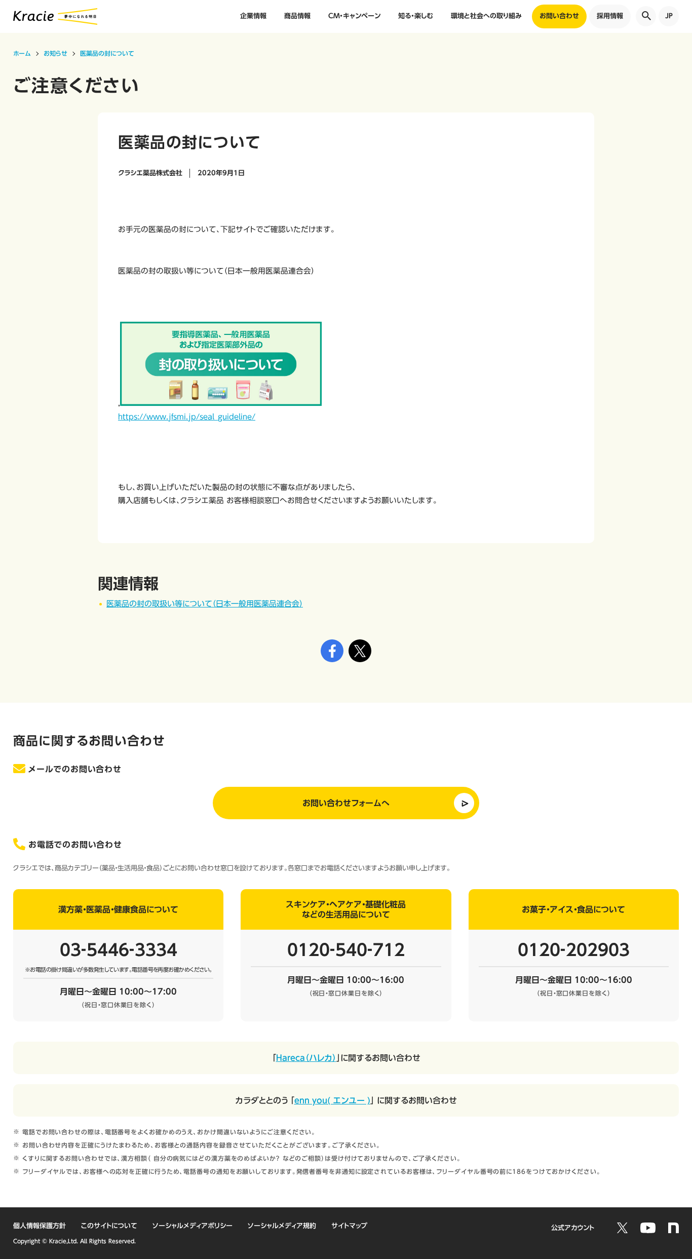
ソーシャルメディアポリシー (192, 1226)
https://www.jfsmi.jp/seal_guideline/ (186, 417)
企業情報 (253, 16)
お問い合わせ (559, 16)
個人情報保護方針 (39, 1226)
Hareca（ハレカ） (306, 1058)
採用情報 (610, 16)
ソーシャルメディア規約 (282, 1226)
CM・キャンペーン (354, 16)
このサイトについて (109, 1226)
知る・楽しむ (415, 16)
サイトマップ (349, 1226)
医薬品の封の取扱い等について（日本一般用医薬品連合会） (204, 603)
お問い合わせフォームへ (346, 803)
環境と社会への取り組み (486, 16)
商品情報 (297, 16)
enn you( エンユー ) (332, 1100)
